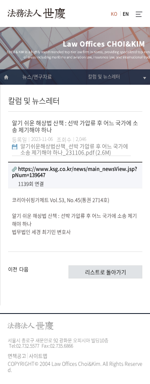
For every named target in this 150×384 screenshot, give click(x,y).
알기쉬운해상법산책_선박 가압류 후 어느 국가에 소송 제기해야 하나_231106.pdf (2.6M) (74, 149)
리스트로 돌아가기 (105, 272)
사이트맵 (38, 355)
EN (126, 13)
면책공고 (17, 355)
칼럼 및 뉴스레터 (104, 76)
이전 (12, 268)
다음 (23, 268)
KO (114, 13)
